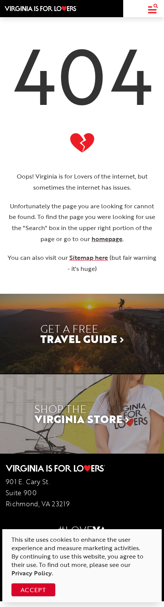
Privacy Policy (31, 573)
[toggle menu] (152, 8)
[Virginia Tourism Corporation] (41, 8)
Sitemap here (88, 257)
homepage (107, 238)
